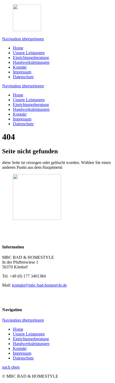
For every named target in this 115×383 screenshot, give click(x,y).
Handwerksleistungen (31, 62)
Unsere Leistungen (29, 52)
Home (18, 48)
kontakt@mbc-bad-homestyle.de (39, 285)
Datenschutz (23, 77)
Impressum (22, 72)
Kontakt (19, 67)
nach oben (11, 367)
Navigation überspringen (23, 39)
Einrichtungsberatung (31, 57)
